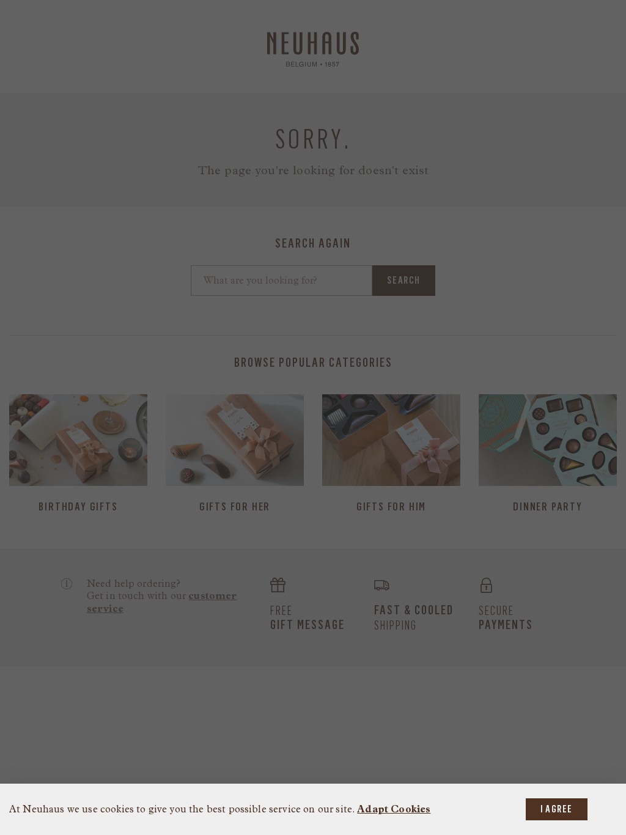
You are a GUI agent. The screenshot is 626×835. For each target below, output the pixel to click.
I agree (556, 809)
